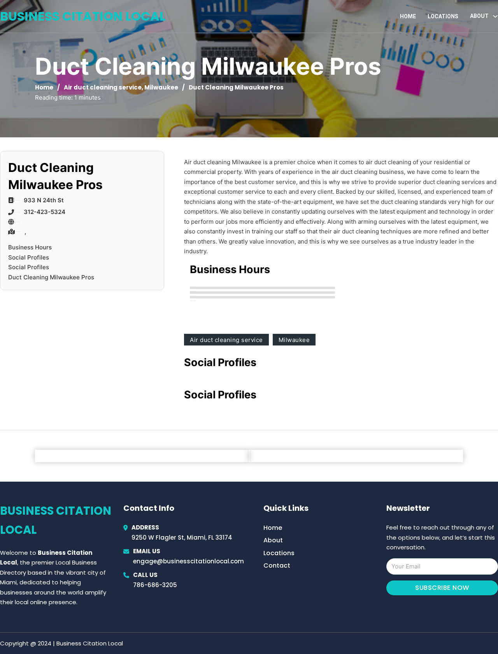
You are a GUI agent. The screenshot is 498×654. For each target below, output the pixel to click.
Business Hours (30, 247)
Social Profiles (28, 257)
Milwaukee (161, 87)
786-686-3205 (155, 585)
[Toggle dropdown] (495, 16)
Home (408, 16)
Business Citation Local (82, 16)
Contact (276, 565)
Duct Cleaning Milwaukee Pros (51, 277)
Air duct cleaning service (103, 87)
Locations (443, 16)
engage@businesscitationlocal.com (188, 561)
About (273, 540)
